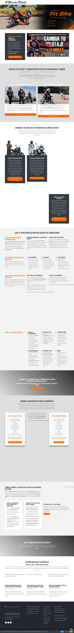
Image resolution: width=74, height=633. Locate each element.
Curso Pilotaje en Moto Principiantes (15, 179)
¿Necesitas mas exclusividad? (56, 237)
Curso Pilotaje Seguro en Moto (37, 178)
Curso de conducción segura (59, 610)
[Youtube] (8, 622)
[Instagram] (6, 622)
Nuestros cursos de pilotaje (15, 56)
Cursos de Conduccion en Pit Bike (32, 608)
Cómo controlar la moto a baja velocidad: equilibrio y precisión (35, 586)
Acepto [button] (62, 631)
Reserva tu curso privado (53, 116)
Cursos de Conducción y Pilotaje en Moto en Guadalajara (13, 504)
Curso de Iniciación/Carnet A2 (59, 608)
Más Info (71, 631)
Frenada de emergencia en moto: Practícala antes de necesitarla (13, 586)
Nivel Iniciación (32, 257)
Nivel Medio (46, 257)
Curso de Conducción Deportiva (59, 197)
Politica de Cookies (46, 619)
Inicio (29, 7)
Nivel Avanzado (61, 257)
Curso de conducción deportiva (59, 612)
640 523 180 (10, 619)
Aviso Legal (45, 615)
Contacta (60, 7)
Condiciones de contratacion (46, 622)
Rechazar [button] (66, 631)
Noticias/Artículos (52, 7)
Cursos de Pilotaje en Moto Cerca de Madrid (33, 503)
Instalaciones (44, 7)
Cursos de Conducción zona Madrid (60, 620)
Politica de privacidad (47, 617)
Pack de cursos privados (59, 442)
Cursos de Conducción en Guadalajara (60, 618)
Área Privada (66, 7)
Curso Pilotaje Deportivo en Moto (59, 219)
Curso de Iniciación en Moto (15, 158)
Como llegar (46, 513)
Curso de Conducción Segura (37, 158)
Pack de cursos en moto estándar (15, 442)
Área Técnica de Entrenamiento (35, 275)
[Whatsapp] (11, 622)
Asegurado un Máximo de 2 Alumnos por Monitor (37, 238)
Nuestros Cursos (35, 7)
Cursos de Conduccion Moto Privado (33, 611)
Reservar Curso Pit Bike (20, 114)
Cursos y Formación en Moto (54, 588)
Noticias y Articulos (46, 611)
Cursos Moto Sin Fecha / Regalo (32, 613)
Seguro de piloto (47, 332)
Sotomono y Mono (61, 332)
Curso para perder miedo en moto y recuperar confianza (58, 586)
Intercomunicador (33, 351)
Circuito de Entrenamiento (55, 275)
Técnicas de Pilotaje (8, 588)
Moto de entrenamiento (32, 332)
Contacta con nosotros (47, 613)
